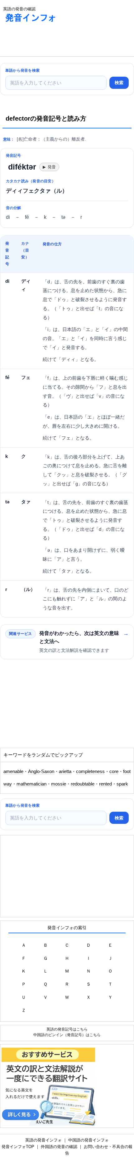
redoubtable (82, 783)
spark (122, 783)
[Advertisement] (50, 40)
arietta (65, 771)
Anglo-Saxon (41, 771)
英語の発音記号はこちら (67, 1029)
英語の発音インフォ (43, 1140)
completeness (90, 771)
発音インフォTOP (18, 1146)
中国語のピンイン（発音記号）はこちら (67, 1035)
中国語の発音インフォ (88, 1140)
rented (105, 783)
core (113, 771)
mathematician (31, 783)
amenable (13, 771)
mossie (58, 783)
